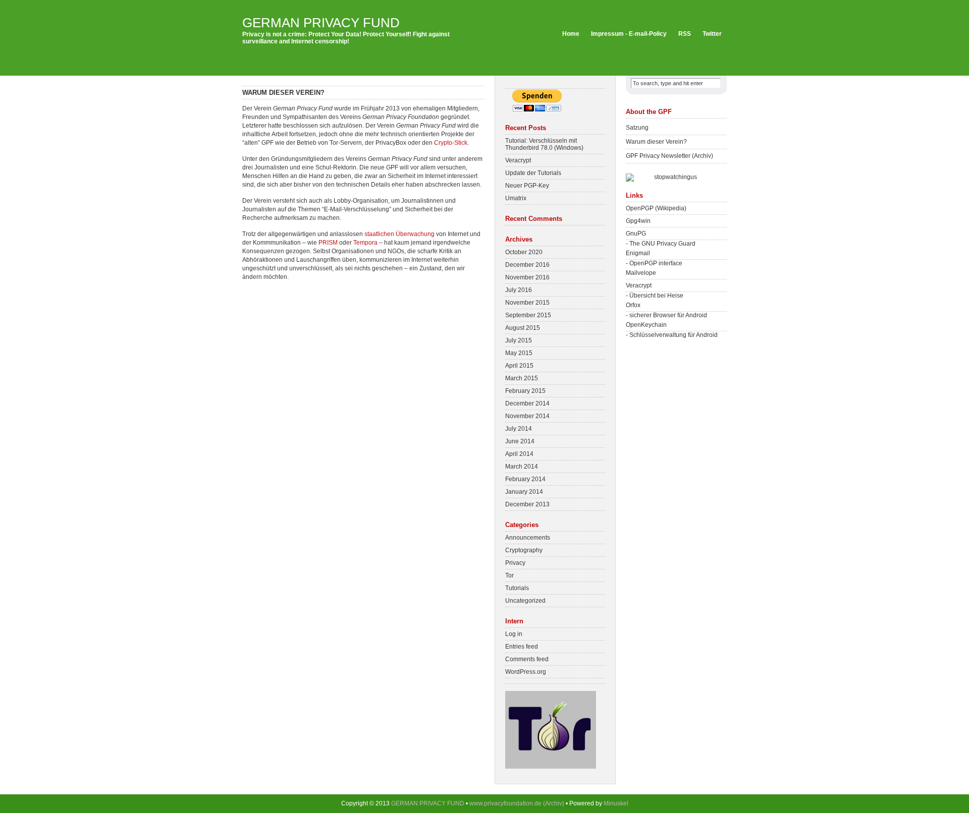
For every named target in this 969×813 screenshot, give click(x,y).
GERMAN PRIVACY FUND (321, 22)
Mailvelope (641, 272)
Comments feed (527, 659)
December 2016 (527, 264)
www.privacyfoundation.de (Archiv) (516, 803)
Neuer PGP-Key (527, 185)
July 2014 (518, 428)
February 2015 (525, 390)
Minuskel (616, 803)
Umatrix (515, 198)
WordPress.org (525, 671)
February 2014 (525, 479)
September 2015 (528, 315)
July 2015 (518, 340)
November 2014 (527, 416)
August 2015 (522, 327)
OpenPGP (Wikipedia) (656, 208)
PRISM (328, 242)
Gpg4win (638, 220)
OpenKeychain (646, 324)
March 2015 (521, 378)
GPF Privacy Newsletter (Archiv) (669, 155)
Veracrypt (518, 160)
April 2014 (519, 453)
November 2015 (527, 302)
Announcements (527, 537)
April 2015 (519, 365)
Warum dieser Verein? (656, 141)
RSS (684, 33)
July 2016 (518, 290)
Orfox (633, 305)
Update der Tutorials (533, 173)
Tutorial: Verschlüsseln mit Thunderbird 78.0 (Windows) (544, 144)
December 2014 (527, 403)
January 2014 (524, 491)
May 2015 (518, 353)
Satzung (637, 127)
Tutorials (517, 588)
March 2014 (521, 466)
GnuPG (636, 233)
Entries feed (521, 646)
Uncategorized (525, 600)
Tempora (365, 242)
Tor (509, 575)
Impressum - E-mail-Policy (629, 33)
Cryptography (524, 550)
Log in (513, 633)
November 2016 (527, 277)
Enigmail (638, 253)
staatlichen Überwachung (399, 234)
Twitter (712, 33)
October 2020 (524, 252)
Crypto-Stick (450, 142)
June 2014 (519, 441)
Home (570, 33)
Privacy (515, 562)
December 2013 (527, 504)
